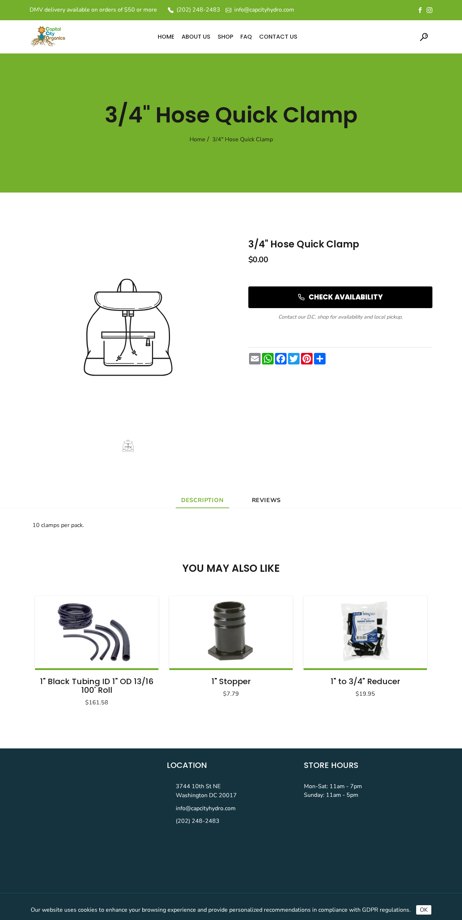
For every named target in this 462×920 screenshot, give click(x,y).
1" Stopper (231, 681)
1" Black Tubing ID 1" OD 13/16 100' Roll (96, 686)
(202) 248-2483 (197, 821)
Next (403, 649)
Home (197, 139)
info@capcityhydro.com (206, 808)
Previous (58, 649)
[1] (96, 632)
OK (424, 910)
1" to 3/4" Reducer (365, 681)
